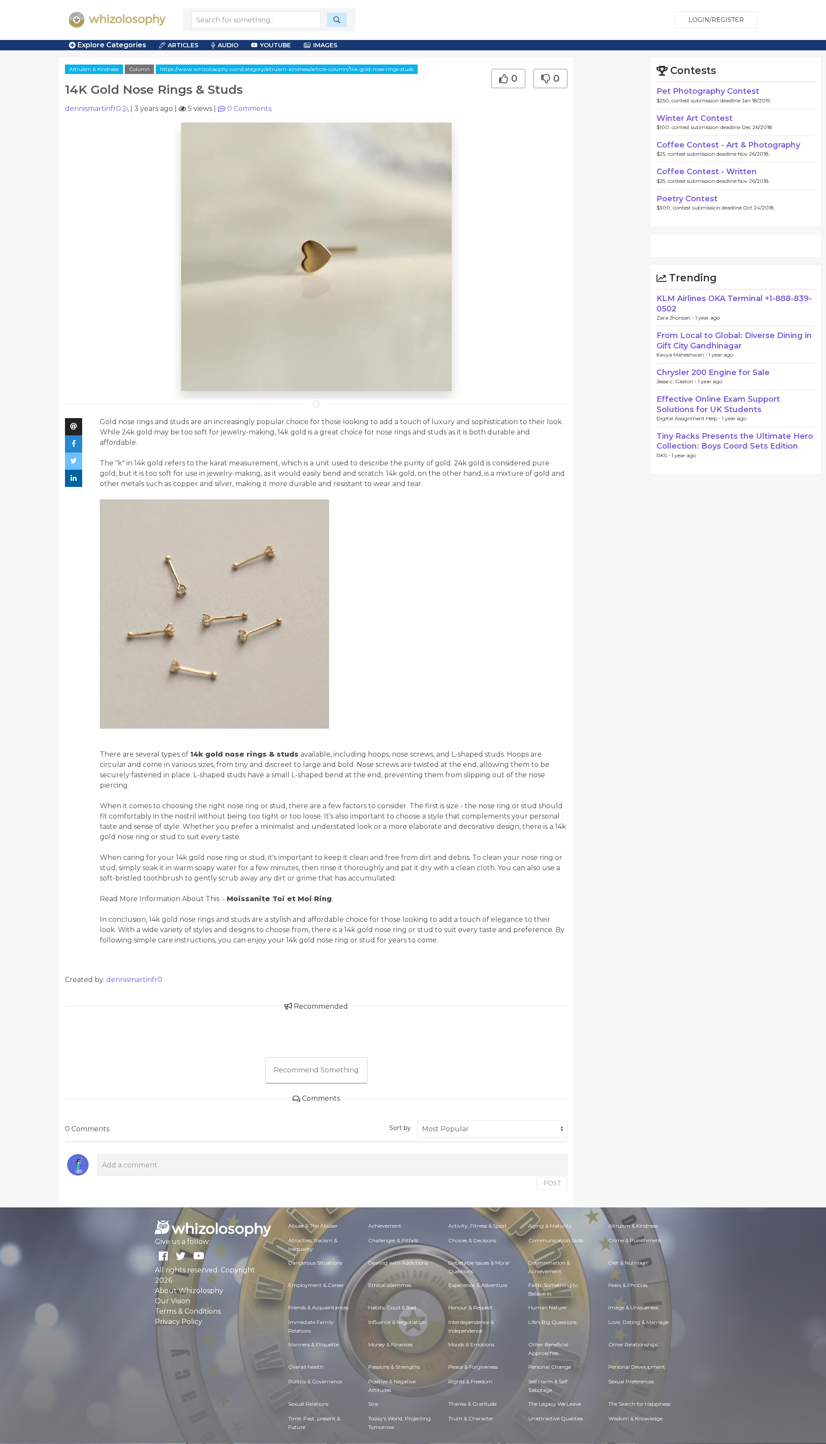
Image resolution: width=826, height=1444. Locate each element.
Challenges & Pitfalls (393, 1240)
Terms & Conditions (188, 1311)
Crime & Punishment (634, 1240)
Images (325, 45)
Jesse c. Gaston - (677, 381)
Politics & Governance (315, 1381)
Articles (183, 45)
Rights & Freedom (470, 1381)
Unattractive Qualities (555, 1418)
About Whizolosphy (189, 1291)
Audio (228, 45)
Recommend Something (316, 1070)
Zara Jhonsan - (675, 317)
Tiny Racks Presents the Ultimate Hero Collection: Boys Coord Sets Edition (734, 441)
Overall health (306, 1367)
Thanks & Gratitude (472, 1404)
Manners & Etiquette (313, 1344)
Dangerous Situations (315, 1262)
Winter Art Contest (694, 118)
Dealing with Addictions (398, 1262)
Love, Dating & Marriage (638, 1322)
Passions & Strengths (394, 1367)
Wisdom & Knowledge (635, 1418)
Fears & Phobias (627, 1285)
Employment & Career (316, 1285)
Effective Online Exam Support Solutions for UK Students (718, 404)
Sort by (400, 1128)
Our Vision (172, 1301)
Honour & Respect (470, 1307)
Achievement (384, 1225)
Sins (373, 1404)
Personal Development (636, 1367)
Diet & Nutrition (627, 1262)
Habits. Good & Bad (392, 1307)
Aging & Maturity (550, 1225)
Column (139, 69)
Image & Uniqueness (633, 1307)
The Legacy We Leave (554, 1404)
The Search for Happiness (639, 1404)
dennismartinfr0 (93, 109)
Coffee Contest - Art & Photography (728, 145)
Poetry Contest (687, 198)
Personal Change (549, 1367)
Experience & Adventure (477, 1285)
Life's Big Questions (552, 1322)
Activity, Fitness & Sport (477, 1225)
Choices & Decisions (472, 1240)
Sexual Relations (308, 1404)
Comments (249, 109)
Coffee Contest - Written (706, 171)
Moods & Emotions (471, 1344)
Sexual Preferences (631, 1381)
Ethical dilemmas (389, 1285)
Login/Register (716, 20)
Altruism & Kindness (94, 69)
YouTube (275, 45)
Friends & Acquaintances (318, 1307)
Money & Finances (390, 1344)
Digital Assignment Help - (689, 418)
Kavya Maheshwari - (682, 354)
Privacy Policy (178, 1322)
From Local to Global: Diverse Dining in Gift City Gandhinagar (734, 340)
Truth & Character (470, 1418)
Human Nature (547, 1307)
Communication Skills (555, 1240)
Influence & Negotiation (397, 1322)
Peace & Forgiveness (473, 1367)
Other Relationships (633, 1344)
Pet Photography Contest (707, 91)
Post (552, 1183)
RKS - (664, 455)
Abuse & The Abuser (313, 1225)
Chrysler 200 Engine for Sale (713, 372)
